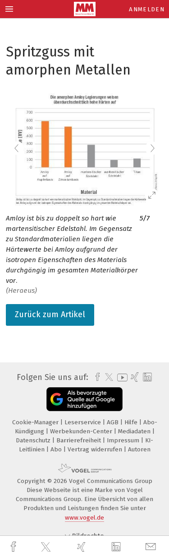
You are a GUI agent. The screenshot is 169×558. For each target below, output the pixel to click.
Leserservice (83, 422)
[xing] (82, 547)
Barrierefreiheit (79, 440)
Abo (57, 449)
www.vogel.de (84, 517)
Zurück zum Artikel (50, 314)
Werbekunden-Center (82, 431)
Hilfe (131, 422)
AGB (113, 422)
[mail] (152, 547)
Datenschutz (34, 440)
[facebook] (14, 547)
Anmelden (146, 9)
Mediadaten (135, 431)
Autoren (139, 449)
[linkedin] (117, 547)
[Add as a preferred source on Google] (84, 399)
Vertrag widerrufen (96, 449)
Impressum (124, 440)
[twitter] (47, 547)
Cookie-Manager (36, 422)
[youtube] (121, 377)
